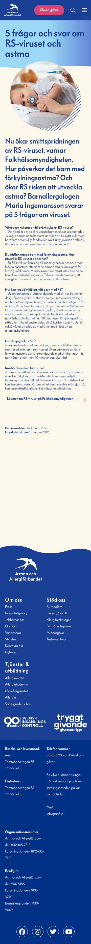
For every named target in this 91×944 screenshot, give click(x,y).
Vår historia (13, 632)
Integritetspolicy (16, 613)
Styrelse (10, 639)
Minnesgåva (55, 632)
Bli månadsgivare (59, 626)
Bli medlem (54, 606)
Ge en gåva (49, 10)
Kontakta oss (14, 645)
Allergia (10, 697)
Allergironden (14, 677)
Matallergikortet (16, 690)
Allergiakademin (16, 684)
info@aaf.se (55, 813)
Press (8, 606)
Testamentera (56, 639)
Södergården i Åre (18, 703)
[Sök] (73, 10)
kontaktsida (55, 794)
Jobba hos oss (14, 619)
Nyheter (10, 652)
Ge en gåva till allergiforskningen (59, 616)
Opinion (10, 626)
